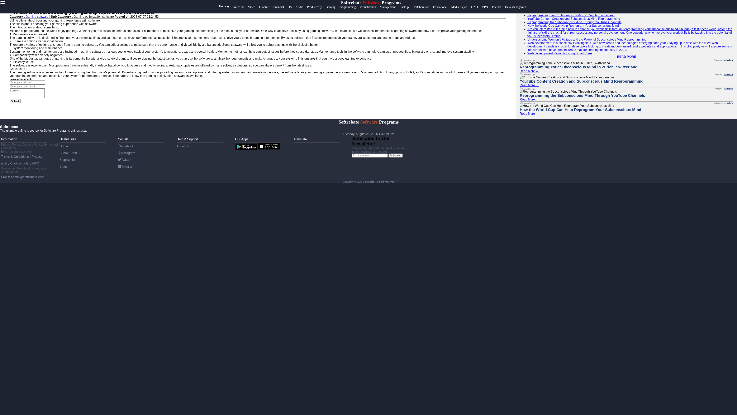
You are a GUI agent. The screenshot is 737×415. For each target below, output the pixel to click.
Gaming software (37, 16)
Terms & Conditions (15, 157)
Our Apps (242, 139)
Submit (15, 101)
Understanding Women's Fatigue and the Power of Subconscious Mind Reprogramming (586, 39)
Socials (123, 139)
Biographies (67, 160)
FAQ (36, 163)
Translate (300, 139)
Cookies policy (20, 163)
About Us (183, 146)
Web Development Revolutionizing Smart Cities (559, 53)
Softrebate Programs (371, 2)
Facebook (127, 146)
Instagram (128, 153)
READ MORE (626, 56)
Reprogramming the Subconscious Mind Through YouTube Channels (574, 22)
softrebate (728, 60)
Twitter (126, 160)
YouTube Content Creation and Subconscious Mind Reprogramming (573, 18)
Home (63, 146)
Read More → (529, 71)
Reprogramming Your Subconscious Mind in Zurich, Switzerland (571, 15)
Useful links (67, 139)
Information (9, 139)
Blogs (63, 166)
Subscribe (395, 155)
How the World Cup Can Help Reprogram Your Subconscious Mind (573, 25)
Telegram (127, 166)
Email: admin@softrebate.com (22, 177)
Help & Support (187, 139)
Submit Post (68, 153)
